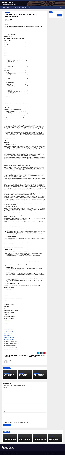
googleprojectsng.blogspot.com (9, 337)
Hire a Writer (10, 7)
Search (50, 12)
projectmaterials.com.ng (7, 335)
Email (4, 411)
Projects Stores (7, 3)
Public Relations (6, 373)
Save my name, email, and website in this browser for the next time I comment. (16, 422)
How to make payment (26, 7)
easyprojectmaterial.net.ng (8, 333)
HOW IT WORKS (17, 7)
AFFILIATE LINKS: (7, 320)
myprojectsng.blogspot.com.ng (9, 339)
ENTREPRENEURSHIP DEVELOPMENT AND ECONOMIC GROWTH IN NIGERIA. (24, 439)
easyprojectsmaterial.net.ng (8, 331)
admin (11, 19)
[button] (60, 7)
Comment (5, 387)
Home (4, 7)
